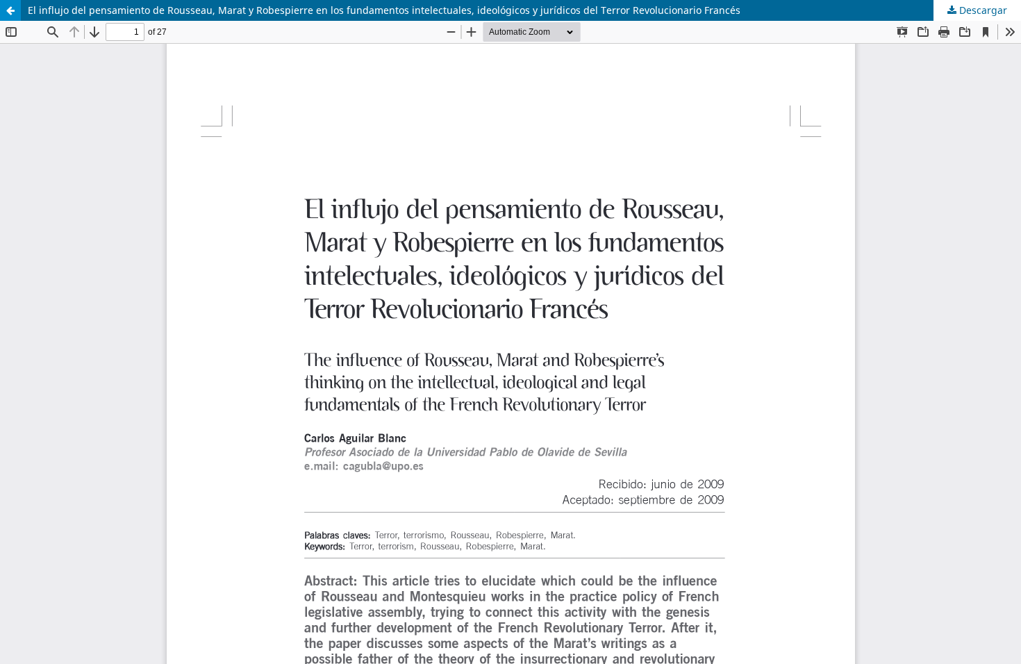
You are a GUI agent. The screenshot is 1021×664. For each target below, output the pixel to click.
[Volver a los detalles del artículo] (10, 10)
